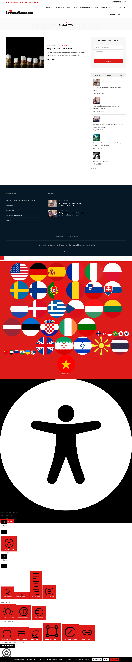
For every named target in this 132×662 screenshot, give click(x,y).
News (48, 7)
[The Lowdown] (19, 11)
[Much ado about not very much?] (96, 159)
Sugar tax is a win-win (60, 48)
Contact (8, 220)
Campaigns (33, 2)
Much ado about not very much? (104, 161)
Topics (59, 7)
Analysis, (23, 2)
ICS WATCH (120, 7)
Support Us (9, 205)
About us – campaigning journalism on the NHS (20, 200)
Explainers (85, 7)
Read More (51, 60)
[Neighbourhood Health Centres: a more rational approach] (96, 103)
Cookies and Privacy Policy (14, 215)
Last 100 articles (103, 7)
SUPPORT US (116, 2)
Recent (97, 75)
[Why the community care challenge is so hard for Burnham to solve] (96, 122)
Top (66, 251)
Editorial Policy (10, 210)
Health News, (12, 2)
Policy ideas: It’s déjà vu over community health (70, 204)
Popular (109, 75)
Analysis (71, 7)
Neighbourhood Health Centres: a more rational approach (71, 214)
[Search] (124, 14)
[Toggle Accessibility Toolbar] (2, 258)
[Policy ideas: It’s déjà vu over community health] (96, 85)
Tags (120, 75)
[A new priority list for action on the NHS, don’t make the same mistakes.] (96, 140)
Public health (63, 45)
